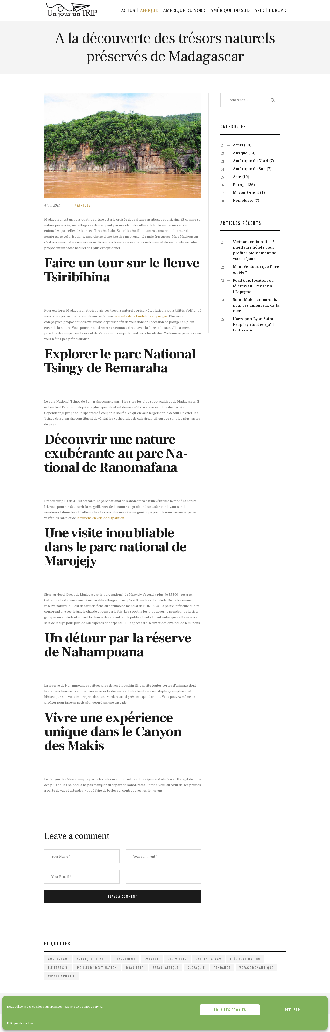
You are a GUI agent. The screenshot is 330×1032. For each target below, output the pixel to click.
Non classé (243, 200)
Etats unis (177, 959)
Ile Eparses (58, 968)
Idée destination (245, 959)
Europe (240, 184)
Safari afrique (166, 968)
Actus (238, 145)
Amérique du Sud (249, 169)
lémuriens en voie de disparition (100, 518)
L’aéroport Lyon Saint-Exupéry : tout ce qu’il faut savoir (254, 324)
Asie (237, 176)
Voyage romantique (256, 968)
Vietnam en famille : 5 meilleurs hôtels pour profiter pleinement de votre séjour (254, 250)
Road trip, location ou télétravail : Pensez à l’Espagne (253, 286)
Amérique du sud (91, 959)
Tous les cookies (230, 1010)
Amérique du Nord (250, 161)
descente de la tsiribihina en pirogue (141, 316)
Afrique (83, 205)
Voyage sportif (61, 976)
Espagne (151, 959)
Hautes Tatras (208, 959)
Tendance (222, 968)
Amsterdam (58, 959)
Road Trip (135, 968)
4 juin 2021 (52, 205)
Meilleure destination (97, 968)
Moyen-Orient (246, 192)
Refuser (292, 1010)
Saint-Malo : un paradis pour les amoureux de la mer (256, 305)
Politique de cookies (20, 1023)
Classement (125, 959)
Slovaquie (196, 968)
